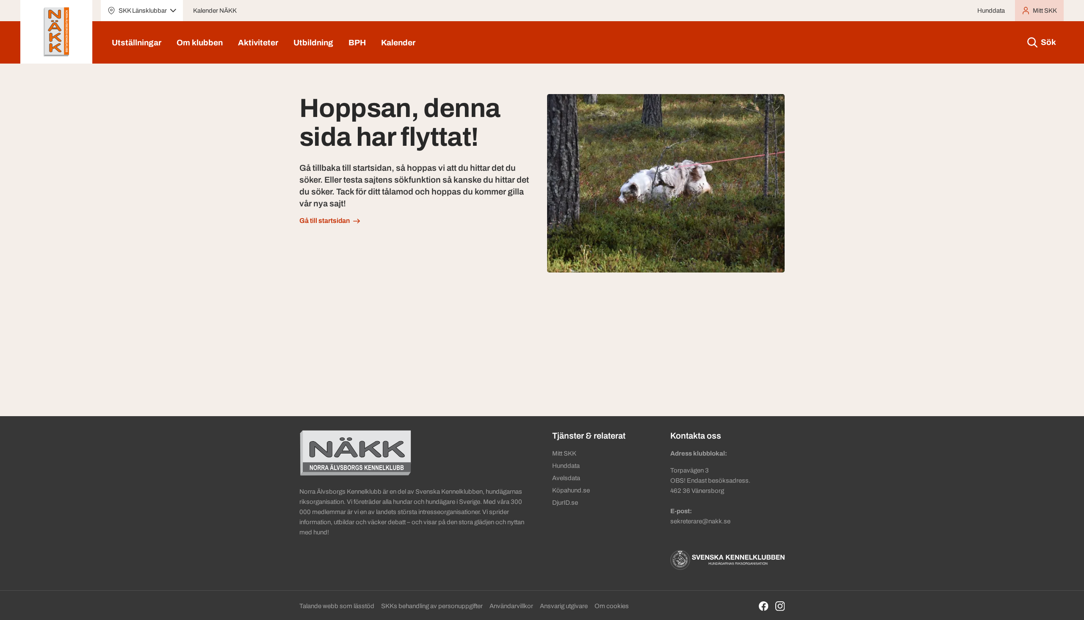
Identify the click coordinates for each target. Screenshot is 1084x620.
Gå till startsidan (324, 220)
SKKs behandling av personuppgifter (432, 606)
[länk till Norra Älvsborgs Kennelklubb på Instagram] (780, 606)
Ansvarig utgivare (564, 606)
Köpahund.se (571, 490)
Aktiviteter (258, 42)
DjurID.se (565, 502)
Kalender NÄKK (215, 10)
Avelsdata (566, 478)
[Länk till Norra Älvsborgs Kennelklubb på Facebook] (763, 606)
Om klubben (200, 42)
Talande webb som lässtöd (336, 606)
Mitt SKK (564, 453)
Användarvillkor (511, 606)
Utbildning (313, 42)
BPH (357, 42)
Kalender (398, 42)
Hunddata (991, 10)
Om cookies (612, 606)
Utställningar (136, 42)
